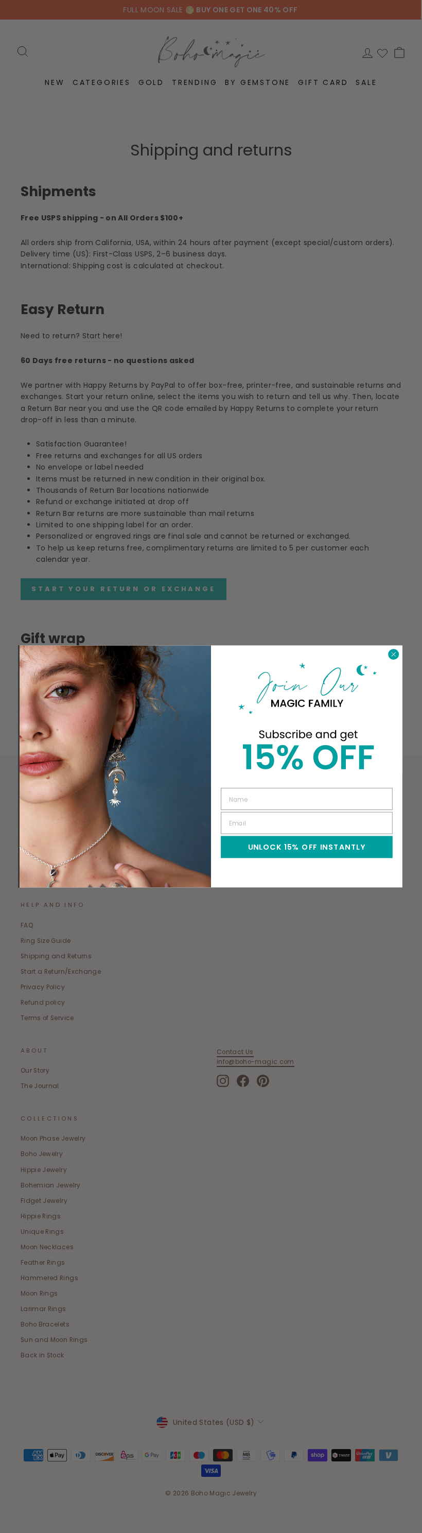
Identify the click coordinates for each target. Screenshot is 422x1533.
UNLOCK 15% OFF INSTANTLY (307, 847)
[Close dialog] (393, 654)
